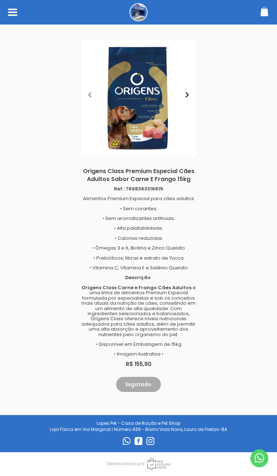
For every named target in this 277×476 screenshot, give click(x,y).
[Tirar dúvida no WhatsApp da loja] (259, 458)
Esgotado (138, 384)
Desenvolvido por (126, 463)
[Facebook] (139, 443)
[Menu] (12, 12)
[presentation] (90, 95)
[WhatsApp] (127, 443)
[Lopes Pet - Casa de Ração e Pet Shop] (138, 17)
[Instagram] (150, 443)
